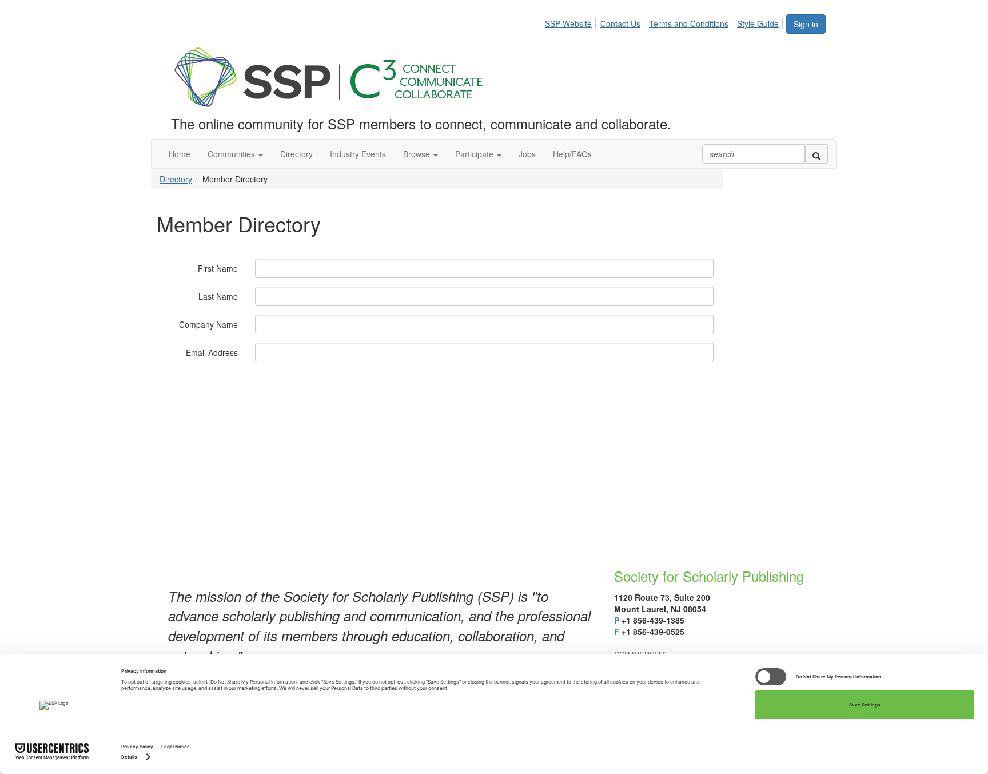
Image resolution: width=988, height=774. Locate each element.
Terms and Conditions (688, 23)
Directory (176, 179)
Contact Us (620, 23)
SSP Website (568, 23)
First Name (218, 268)
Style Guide (758, 23)
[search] (816, 154)
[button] (235, 154)
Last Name (218, 296)
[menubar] (665, 21)
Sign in (806, 24)
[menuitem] (571, 21)
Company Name (208, 324)
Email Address (212, 352)
